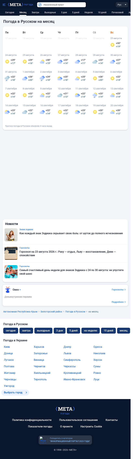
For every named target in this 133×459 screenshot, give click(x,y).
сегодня (11, 330)
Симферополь (72, 359)
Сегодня (9, 12)
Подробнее (118, 302)
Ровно (97, 372)
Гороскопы (118, 289)
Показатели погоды (40, 426)
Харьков (39, 346)
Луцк (96, 379)
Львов (67, 353)
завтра (26, 330)
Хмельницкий (42, 372)
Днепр (67, 346)
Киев (7, 346)
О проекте (66, 426)
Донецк (8, 353)
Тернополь (40, 379)
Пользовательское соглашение (78, 420)
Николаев (99, 353)
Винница (39, 359)
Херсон (97, 359)
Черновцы (10, 379)
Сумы (96, 366)
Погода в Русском (75, 311)
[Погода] (65, 409)
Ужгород (9, 385)
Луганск (9, 359)
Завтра (35, 12)
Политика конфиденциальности (31, 420)
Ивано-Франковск (74, 379)
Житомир (9, 372)
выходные (50, 12)
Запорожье (40, 353)
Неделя (89, 12)
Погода (28, 5)
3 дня (64, 12)
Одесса (97, 346)
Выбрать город (13, 392)
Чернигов (39, 366)
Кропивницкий (72, 372)
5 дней (75, 12)
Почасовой (117, 12)
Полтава (9, 366)
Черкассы (70, 366)
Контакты (112, 420)
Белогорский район (51, 311)
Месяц (123, 330)
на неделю (90, 330)
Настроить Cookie (91, 426)
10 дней (102, 12)
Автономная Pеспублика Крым (20, 311)
